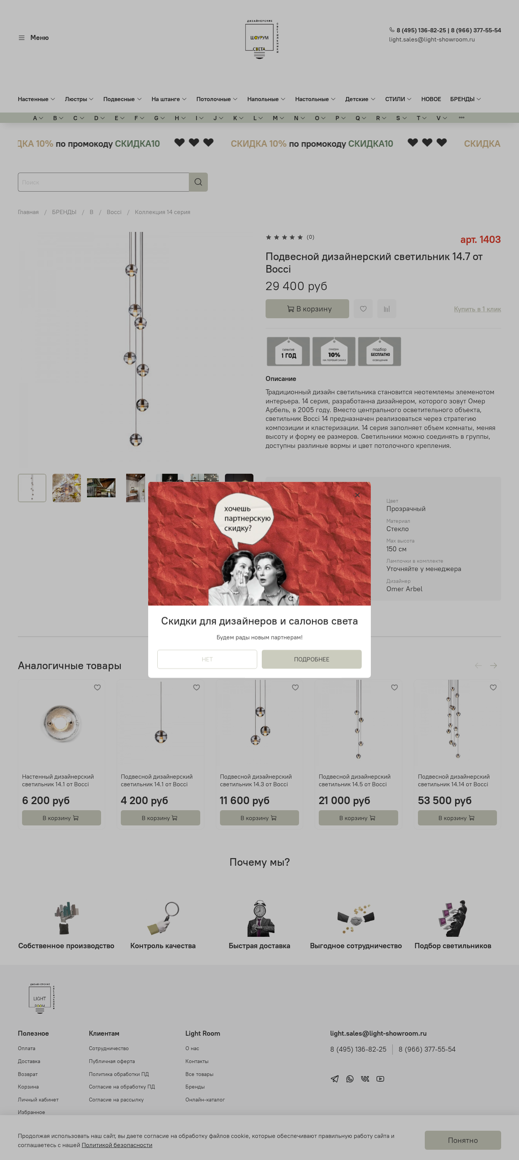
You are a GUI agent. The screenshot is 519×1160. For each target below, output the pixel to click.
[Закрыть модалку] (357, 495)
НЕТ (207, 659)
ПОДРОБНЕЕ (311, 659)
